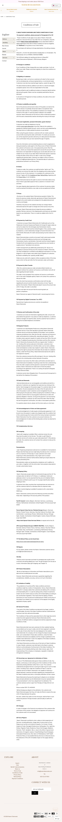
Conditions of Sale (17, 772)
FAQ (17, 765)
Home (2, 16)
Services (4, 57)
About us (17, 769)
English (55, 810)
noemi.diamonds (33, 41)
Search (17, 763)
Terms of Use (17, 771)
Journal (4, 48)
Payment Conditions (17, 778)
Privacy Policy (17, 774)
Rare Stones (5, 45)
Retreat (4, 54)
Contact (4, 61)
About (4, 51)
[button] (56, 5)
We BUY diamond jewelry (17, 767)
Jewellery (5, 42)
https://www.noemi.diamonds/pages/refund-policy (30, 541)
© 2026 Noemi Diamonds (10, 816)
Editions (4, 39)
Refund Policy (17, 776)
